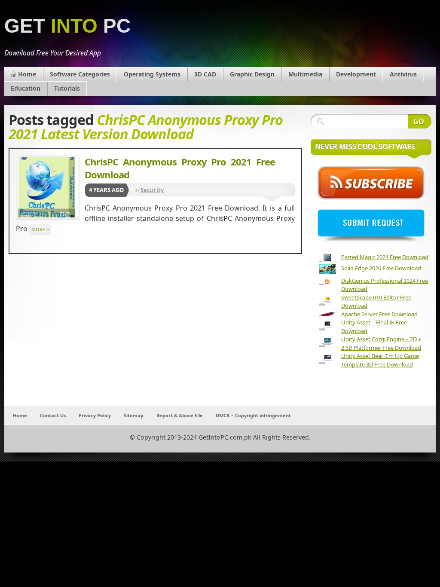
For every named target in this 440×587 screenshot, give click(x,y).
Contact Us (53, 415)
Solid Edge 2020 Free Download (381, 268)
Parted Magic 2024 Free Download (384, 257)
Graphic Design (252, 74)
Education (25, 88)
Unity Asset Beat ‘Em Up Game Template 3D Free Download (380, 360)
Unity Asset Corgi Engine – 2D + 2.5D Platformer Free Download (381, 343)
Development (356, 74)
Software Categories (80, 74)
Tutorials (67, 88)
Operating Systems (152, 74)
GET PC (67, 26)
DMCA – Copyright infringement (253, 415)
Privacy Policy (95, 415)
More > (40, 229)
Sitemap (134, 415)
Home (27, 74)
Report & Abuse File (179, 415)
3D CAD (205, 74)
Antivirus (403, 74)
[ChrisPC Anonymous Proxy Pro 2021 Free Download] (48, 187)
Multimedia (305, 74)
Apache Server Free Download (379, 314)
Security (152, 190)
